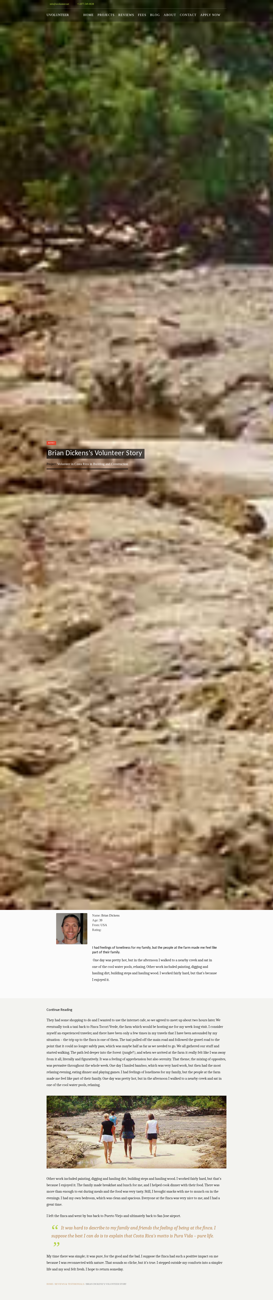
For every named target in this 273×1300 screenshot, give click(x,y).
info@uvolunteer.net (59, 4)
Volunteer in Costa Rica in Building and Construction (92, 464)
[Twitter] (201, 4)
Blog (155, 15)
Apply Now (210, 15)
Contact (188, 15)
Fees (142, 15)
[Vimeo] (219, 4)
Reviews (126, 15)
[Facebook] (213, 4)
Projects (106, 15)
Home (88, 15)
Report (51, 443)
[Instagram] (195, 4)
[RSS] (225, 4)
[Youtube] (207, 4)
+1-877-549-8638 (85, 4)
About (170, 15)
